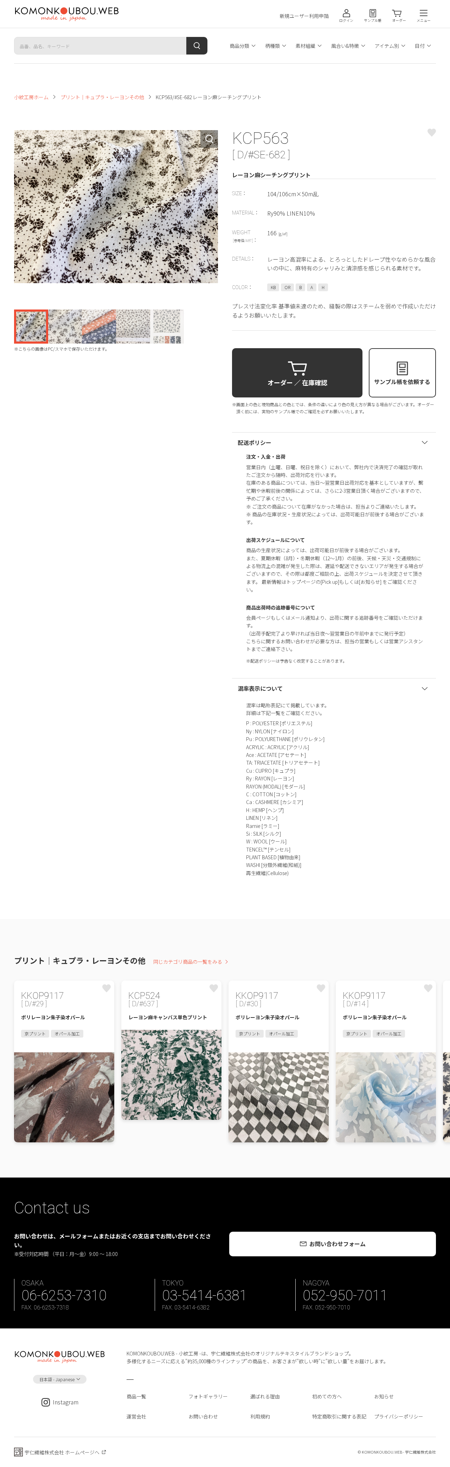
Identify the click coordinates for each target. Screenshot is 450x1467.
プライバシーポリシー (398, 1416)
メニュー (424, 20)
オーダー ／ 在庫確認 (297, 382)
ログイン (346, 20)
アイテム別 (387, 45)
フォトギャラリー (208, 1396)
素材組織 (305, 45)
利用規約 (260, 1416)
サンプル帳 (372, 20)
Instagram (65, 1402)
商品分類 (239, 45)
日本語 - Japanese (57, 1379)
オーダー (399, 20)
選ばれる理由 (265, 1396)
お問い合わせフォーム (337, 1243)
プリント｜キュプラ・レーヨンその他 (102, 97)
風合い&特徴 (345, 45)
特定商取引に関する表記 (339, 1416)
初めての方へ (327, 1396)
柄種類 (272, 45)
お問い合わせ (203, 1416)
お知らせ (384, 1396)
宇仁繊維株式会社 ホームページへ (62, 1452)
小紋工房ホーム (31, 97)
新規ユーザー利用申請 (304, 16)
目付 (420, 45)
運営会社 (136, 1416)
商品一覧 (136, 1396)
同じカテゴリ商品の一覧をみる (187, 961)
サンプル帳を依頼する (402, 381)
